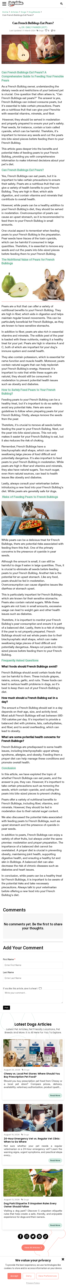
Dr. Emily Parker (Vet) (34, 27)
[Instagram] (26, 1236)
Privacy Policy (33, 1283)
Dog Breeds (34, 12)
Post (6, 1008)
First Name (9, 959)
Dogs (23, 12)
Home (5, 12)
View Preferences (47, 1275)
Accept (14, 1275)
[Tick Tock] (45, 1236)
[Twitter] (33, 1236)
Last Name (8, 972)
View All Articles (32, 1247)
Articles (14, 12)
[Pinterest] (39, 1236)
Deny (29, 1275)
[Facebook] (20, 1236)
